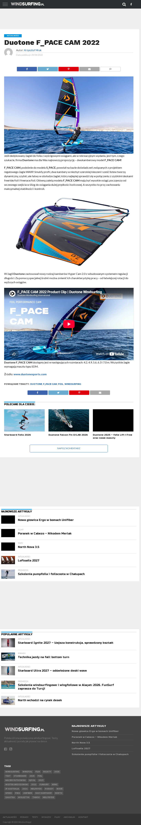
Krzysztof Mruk (32, 50)
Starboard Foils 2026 (17, 435)
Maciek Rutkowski (15, 780)
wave (59, 789)
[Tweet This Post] (47, 68)
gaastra (10, 797)
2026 (56, 772)
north (58, 793)
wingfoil (27, 772)
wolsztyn (23, 797)
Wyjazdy (46, 817)
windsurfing (72, 384)
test (7, 776)
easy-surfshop (43, 793)
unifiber (27, 793)
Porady (24, 817)
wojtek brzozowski (16, 784)
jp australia (12, 789)
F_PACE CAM (50, 384)
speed (8, 793)
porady (49, 789)
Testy (35, 817)
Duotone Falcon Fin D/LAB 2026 (68, 435)
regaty (47, 772)
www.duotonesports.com (30, 374)
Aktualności (10, 817)
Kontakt (83, 817)
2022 (33, 784)
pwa (17, 793)
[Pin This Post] (68, 68)
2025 (32, 776)
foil (60, 384)
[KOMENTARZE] (110, 68)
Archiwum (69, 817)
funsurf (44, 784)
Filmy (57, 817)
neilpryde (36, 789)
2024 (25, 789)
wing (54, 784)
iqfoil (32, 780)
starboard (20, 776)
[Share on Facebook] (27, 68)
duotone (36, 384)
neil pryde (48, 797)
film (37, 772)
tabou (36, 797)
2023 (41, 780)
